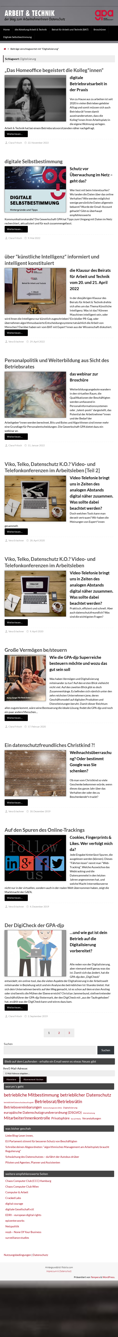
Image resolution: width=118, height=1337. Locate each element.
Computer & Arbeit (16, 1192)
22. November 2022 (38, 142)
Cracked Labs (13, 1198)
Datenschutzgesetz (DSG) (52, 1108)
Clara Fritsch (15, 142)
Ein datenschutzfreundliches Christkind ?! (50, 745)
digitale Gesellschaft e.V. (19, 1209)
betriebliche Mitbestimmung (31, 1094)
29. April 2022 (37, 341)
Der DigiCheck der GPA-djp (34, 925)
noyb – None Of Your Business (23, 1232)
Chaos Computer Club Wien (22, 1186)
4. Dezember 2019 (39, 906)
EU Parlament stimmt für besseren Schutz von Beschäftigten (41, 1141)
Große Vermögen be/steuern (36, 650)
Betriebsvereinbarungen (23, 1107)
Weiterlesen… (15, 133)
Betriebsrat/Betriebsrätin (58, 1101)
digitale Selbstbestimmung (34, 161)
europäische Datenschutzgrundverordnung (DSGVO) (43, 1112)
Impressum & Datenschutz (59, 1271)
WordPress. (108, 1277)
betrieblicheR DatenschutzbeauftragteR (18, 1102)
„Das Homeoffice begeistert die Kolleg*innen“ (54, 70)
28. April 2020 (37, 540)
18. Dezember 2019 (40, 811)
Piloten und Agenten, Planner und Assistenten (32, 1162)
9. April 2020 (36, 631)
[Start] (5, 48)
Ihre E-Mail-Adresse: (15, 1068)
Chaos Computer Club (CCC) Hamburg (28, 1181)
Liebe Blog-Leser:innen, (19, 1135)
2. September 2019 (38, 1016)
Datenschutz (40, 1255)
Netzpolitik (12, 1226)
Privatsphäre (60, 1118)
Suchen (8, 1044)
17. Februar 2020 (37, 726)
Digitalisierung (70, 1107)
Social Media (76, 1119)
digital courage (14, 1203)
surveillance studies (17, 1237)
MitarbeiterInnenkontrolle (27, 1118)
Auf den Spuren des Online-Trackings (45, 830)
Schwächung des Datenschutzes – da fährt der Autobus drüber (42, 1156)
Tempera (95, 1277)
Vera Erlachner (16, 341)
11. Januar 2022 (36, 445)
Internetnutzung (89, 1113)
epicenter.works (14, 1220)
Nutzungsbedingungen (17, 1255)
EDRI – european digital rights (23, 1215)
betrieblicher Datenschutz (85, 1094)
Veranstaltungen (91, 1118)
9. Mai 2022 (34, 238)
